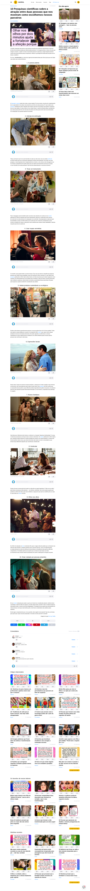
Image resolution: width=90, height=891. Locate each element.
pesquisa (12, 106)
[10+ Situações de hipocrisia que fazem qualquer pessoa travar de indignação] (69, 60)
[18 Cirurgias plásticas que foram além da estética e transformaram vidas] (20, 730)
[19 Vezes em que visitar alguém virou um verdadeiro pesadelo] (45, 752)
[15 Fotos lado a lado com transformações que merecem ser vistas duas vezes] (69, 82)
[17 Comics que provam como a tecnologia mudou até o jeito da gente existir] (45, 702)
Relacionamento (13, 5)
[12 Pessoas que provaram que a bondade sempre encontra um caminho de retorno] (45, 865)
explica (39, 332)
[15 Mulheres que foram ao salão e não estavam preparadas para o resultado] (69, 840)
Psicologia (61, 74)
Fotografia (61, 28)
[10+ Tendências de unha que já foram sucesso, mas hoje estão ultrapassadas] (20, 702)
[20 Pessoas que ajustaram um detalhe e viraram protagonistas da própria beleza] (69, 811)
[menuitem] (32, 2)
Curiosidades (37, 717)
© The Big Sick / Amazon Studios (15, 318)
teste (23, 546)
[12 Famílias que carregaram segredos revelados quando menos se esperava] (20, 752)
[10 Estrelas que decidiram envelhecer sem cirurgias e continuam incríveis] (45, 730)
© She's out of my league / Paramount (16, 261)
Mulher (60, 51)
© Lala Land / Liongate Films (15, 591)
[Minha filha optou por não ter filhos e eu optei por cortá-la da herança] (69, 680)
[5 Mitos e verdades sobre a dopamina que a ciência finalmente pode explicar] (20, 865)
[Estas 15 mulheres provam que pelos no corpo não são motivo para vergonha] (20, 811)
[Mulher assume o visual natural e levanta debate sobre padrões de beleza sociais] (69, 37)
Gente (60, 97)
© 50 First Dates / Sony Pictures (15, 372)
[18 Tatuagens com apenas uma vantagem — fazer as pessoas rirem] (69, 14)
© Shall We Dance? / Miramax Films (16, 91)
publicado (50, 158)
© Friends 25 (21, 203)
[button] (17, 621)
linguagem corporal (15, 103)
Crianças (60, 694)
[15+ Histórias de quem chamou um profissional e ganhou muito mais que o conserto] (20, 680)
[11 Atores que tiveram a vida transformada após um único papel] (45, 811)
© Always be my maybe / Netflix (15, 423)
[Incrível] (19, 2)
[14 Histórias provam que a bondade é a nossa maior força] (69, 865)
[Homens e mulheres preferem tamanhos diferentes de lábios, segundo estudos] (69, 786)
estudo (50, 215)
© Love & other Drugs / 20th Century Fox (17, 476)
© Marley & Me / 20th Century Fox (16, 146)
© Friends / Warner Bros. (14, 203)
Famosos (36, 744)
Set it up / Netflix (51, 616)
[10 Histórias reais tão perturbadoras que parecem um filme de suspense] (45, 680)
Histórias (12, 694)
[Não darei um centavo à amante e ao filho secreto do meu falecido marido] (69, 752)
